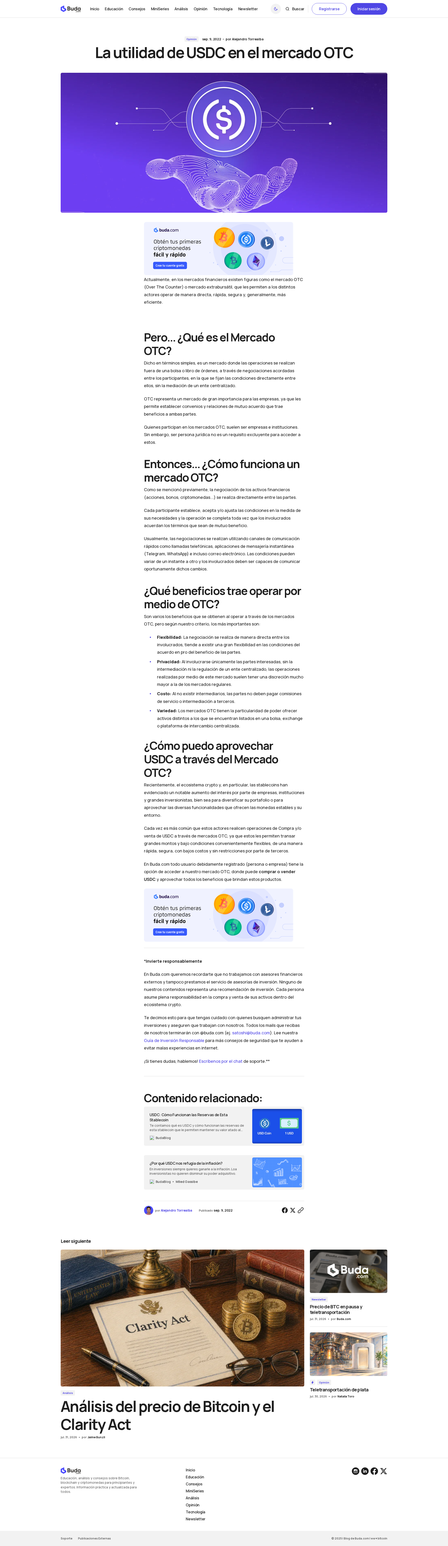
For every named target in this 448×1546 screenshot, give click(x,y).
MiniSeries (195, 1491)
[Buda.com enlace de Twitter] (383, 1471)
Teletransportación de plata (339, 1389)
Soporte (66, 1538)
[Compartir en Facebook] (284, 1210)
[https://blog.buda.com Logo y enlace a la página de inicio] (71, 9)
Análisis (68, 1393)
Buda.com (344, 1319)
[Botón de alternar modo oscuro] (276, 9)
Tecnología (195, 1512)
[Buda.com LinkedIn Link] (356, 1471)
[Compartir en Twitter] (292, 1210)
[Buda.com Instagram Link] (365, 1471)
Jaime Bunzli (96, 1437)
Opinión (191, 39)
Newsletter (319, 1299)
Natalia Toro (345, 1396)
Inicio (190, 1470)
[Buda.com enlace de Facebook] (374, 1471)
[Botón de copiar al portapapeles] (300, 1210)
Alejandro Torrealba (248, 39)
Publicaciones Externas (94, 1538)
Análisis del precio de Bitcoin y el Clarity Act (167, 1415)
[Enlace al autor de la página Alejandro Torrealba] (148, 1210)
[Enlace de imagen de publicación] (182, 1318)
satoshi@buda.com (251, 1032)
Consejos (194, 1484)
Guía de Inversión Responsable (174, 1040)
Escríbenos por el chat (220, 1061)
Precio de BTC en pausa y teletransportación (336, 1309)
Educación (195, 1477)
